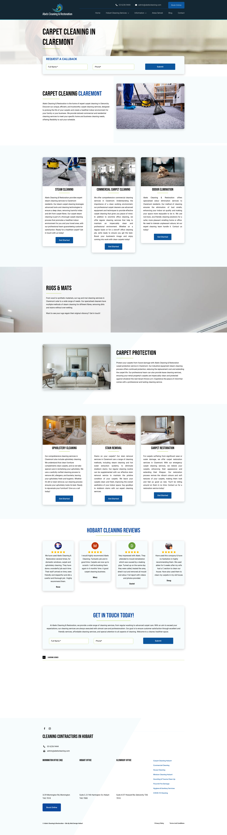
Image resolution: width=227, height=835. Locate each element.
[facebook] (45, 729)
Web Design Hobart (76, 823)
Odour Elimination (162, 189)
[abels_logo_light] (57, 4)
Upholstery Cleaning (64, 448)
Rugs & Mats (59, 288)
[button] (113, 657)
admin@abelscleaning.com (58, 751)
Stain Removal (113, 448)
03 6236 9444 (53, 746)
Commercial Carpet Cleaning (113, 189)
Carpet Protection (136, 353)
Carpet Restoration (162, 448)
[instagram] (50, 729)
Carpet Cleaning (60, 93)
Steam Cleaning (64, 189)
